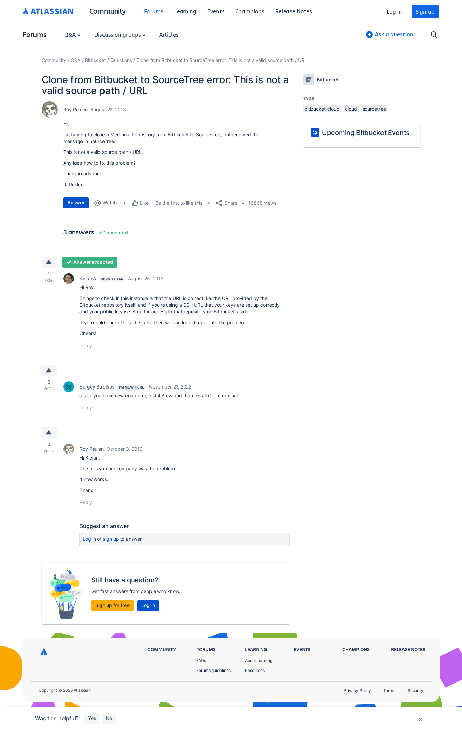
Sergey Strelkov (97, 387)
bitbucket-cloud (322, 109)
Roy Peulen (75, 109)
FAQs (201, 660)
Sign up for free (112, 605)
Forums (153, 11)
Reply (85, 345)
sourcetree (374, 109)
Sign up (425, 11)
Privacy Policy (357, 690)
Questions (121, 60)
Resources (255, 670)
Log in (394, 11)
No (109, 718)
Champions (249, 11)
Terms (389, 690)
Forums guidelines (213, 670)
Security (415, 690)
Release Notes (293, 11)
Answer (76, 202)
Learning (185, 11)
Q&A (70, 34)
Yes (92, 718)
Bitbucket (95, 60)
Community (107, 11)
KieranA (87, 278)
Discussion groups (118, 34)
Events (216, 11)
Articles (168, 34)
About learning (258, 660)
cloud (351, 109)
